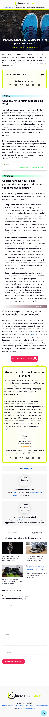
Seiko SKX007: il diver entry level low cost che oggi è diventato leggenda (11, 558)
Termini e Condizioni (41, 705)
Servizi (10, 705)
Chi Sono (4, 705)
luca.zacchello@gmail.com (27, 708)
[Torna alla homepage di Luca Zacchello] (24, 695)
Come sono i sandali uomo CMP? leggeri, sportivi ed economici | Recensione (34, 558)
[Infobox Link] (28, 166)
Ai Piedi (24, 469)
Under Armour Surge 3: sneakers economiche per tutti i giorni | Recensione (12, 581)
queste (22, 424)
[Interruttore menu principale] (4, 3)
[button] (45, 3)
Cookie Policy (29, 705)
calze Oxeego (35, 334)
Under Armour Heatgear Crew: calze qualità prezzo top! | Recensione (36, 575)
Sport (29, 469)
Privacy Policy (18, 705)
